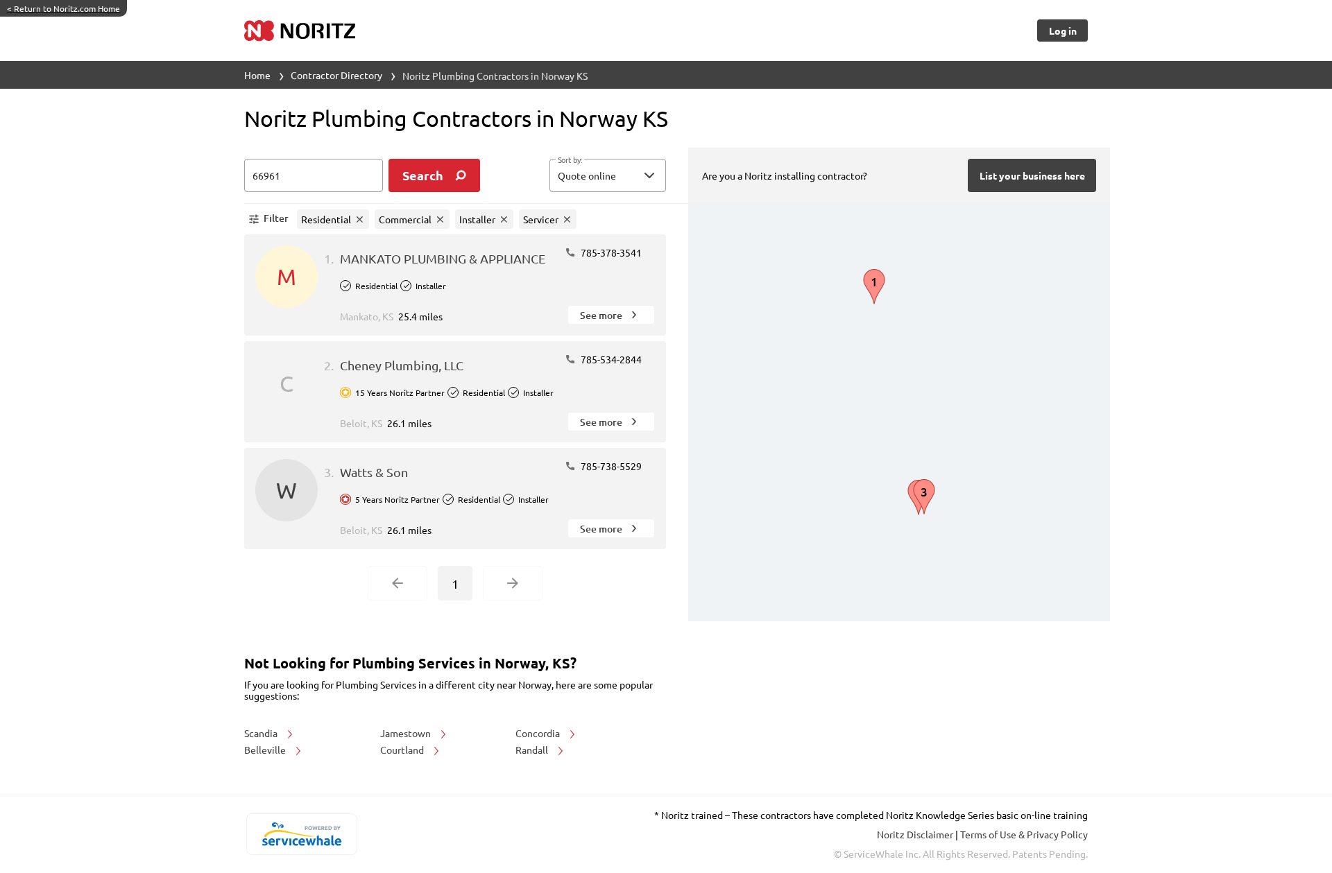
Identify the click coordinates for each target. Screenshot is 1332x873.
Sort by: (570, 160)
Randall (532, 749)
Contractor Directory (336, 75)
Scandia (262, 733)
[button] (607, 175)
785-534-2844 (610, 359)
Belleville (266, 749)
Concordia (538, 733)
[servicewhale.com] (301, 834)
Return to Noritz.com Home (63, 8)
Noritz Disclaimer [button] (916, 834)
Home (257, 75)
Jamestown (406, 733)
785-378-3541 (610, 252)
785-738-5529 (610, 466)
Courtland (403, 749)
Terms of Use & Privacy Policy (1024, 834)
